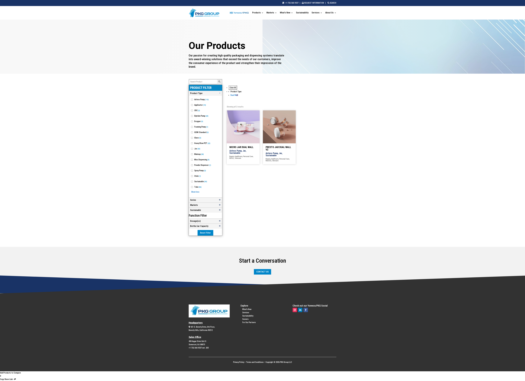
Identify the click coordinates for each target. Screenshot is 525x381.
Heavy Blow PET (202, 143)
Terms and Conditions (255, 362)
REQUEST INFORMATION (314, 3)
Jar (197, 149)
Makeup (199, 154)
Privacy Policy (238, 362)
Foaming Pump (201, 127)
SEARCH (332, 3)
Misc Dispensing (201, 160)
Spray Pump (200, 170)
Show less (195, 192)
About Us (329, 13)
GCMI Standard (201, 132)
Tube (198, 187)
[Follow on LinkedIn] (300, 310)
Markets (270, 13)
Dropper (198, 121)
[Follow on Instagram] (295, 310)
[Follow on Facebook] (306, 310)
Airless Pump (201, 99)
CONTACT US (262, 271)
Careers (245, 319)
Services (316, 13)
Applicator (200, 105)
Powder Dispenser (202, 165)
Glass (197, 138)
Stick (197, 176)
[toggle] (205, 93)
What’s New (285, 13)
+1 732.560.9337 (291, 3)
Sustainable (200, 181)
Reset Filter (205, 232)
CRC (197, 110)
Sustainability (302, 13)
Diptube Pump (201, 116)
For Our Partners (249, 322)
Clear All (233, 88)
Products (256, 13)
